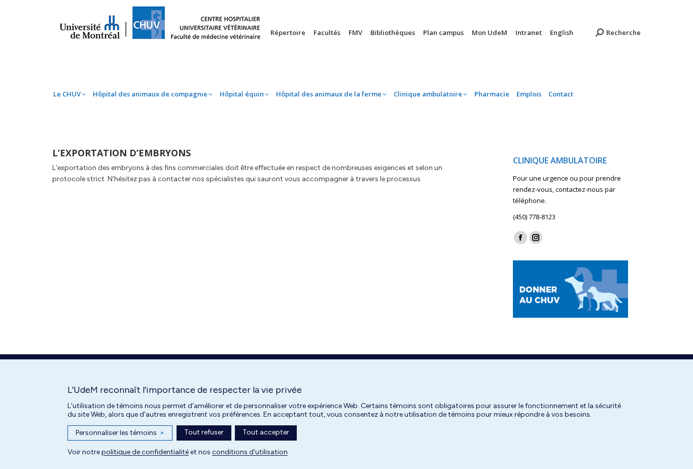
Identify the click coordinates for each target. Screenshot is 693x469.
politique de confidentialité (145, 452)
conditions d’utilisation (250, 452)
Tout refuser (204, 432)
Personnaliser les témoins (120, 432)
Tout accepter (265, 432)
